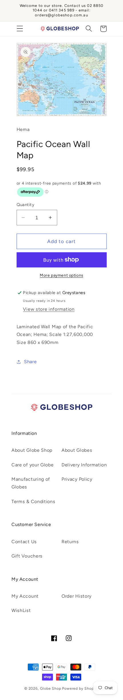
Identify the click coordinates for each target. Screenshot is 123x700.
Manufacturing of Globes (30, 483)
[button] (20, 28)
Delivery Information (84, 465)
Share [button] (30, 361)
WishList (21, 610)
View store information (48, 309)
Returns (70, 541)
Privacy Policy (76, 479)
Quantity (26, 204)
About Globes (76, 450)
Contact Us (24, 541)
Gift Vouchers (27, 556)
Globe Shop (50, 688)
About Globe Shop (32, 450)
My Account (25, 596)
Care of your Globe (32, 465)
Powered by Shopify (80, 688)
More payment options (61, 275)
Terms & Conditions (33, 501)
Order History (76, 596)
